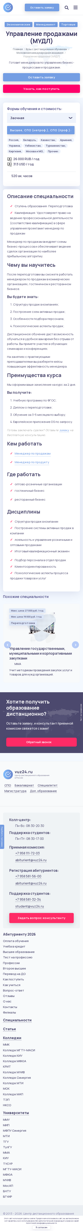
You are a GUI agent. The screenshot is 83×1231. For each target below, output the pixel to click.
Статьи (9, 1029)
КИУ (6, 1158)
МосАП (8, 1185)
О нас (7, 1001)
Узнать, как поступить (41, 89)
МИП (6, 1125)
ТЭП (6, 1099)
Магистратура (15, 791)
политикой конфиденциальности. (41, 1223)
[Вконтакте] (7, 800)
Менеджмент (46, 24)
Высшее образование (19, 952)
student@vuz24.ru (29, 906)
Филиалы (9, 1012)
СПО (7, 785)
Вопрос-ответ (13, 990)
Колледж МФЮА (14, 1061)
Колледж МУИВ (14, 1072)
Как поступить (13, 979)
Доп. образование (43, 791)
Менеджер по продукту (32, 462)
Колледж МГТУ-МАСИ (19, 1050)
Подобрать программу (2, 837)
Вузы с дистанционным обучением (46, 49)
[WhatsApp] (17, 800)
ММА (6, 1152)
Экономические (18, 24)
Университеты (16, 1112)
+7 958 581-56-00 (28, 876)
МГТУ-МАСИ (12, 1169)
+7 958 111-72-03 (27, 853)
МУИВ (7, 1180)
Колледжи (12, 1038)
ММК (6, 1044)
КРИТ (7, 1066)
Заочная (17, 118)
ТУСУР (8, 1163)
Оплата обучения (16, 941)
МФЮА (7, 1174)
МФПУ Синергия (14, 1130)
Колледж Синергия (17, 1077)
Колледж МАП (13, 1094)
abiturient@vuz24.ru (31, 860)
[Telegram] (27, 800)
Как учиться (11, 985)
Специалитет (48, 785)
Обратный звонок (39, 742)
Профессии (11, 963)
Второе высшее (14, 968)
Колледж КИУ (12, 1055)
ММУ (6, 1119)
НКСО (7, 1105)
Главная (18, 49)
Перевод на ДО (14, 974)
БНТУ (7, 1191)
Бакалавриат (24, 785)
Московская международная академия (40, 53)
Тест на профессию (17, 957)
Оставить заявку (42, 7)
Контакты (10, 1007)
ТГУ (6, 1141)
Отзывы (9, 996)
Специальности (17, 1020)
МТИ (6, 1136)
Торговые (68, 24)
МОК (6, 1088)
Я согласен (41, 1227)
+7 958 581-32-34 (28, 899)
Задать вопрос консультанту (41, 918)
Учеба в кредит (14, 946)
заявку (64, 430)
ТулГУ (7, 1147)
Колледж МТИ (13, 1083)
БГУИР (7, 1196)
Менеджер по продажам (33, 453)
